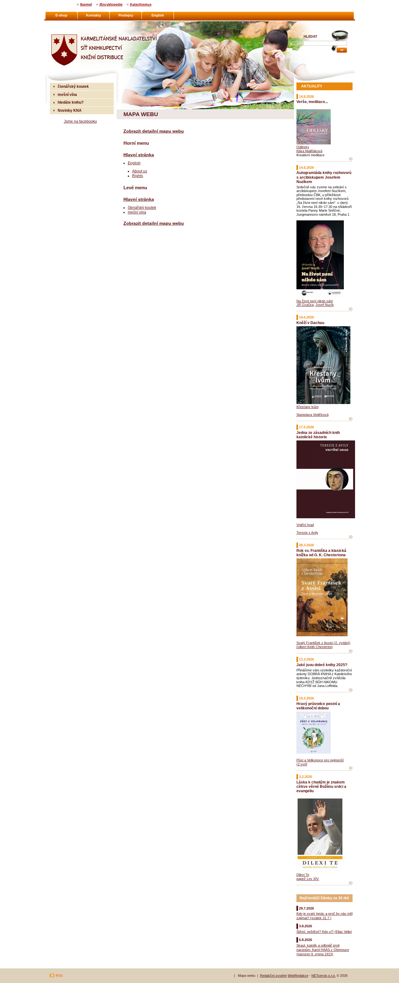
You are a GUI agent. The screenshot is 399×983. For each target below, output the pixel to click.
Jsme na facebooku (80, 121)
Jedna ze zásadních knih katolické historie (318, 434)
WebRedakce (298, 975)
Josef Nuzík (324, 305)
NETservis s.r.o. (323, 975)
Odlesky (302, 147)
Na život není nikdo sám (314, 301)
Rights (137, 176)
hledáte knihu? (71, 102)
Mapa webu (246, 975)
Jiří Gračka (305, 305)
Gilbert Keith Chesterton (314, 647)
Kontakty (93, 15)
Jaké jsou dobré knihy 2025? (321, 665)
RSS (59, 975)
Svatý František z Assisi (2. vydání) (323, 643)
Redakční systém (273, 975)
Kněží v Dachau (310, 323)
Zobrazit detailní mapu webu (153, 131)
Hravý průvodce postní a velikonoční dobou (318, 706)
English (134, 163)
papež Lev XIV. (307, 879)
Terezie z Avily (307, 532)
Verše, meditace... (312, 102)
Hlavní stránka (138, 154)
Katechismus (140, 4)
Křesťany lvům (307, 407)
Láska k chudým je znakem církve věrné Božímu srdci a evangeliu (321, 786)
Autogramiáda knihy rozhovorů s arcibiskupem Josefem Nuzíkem (323, 177)
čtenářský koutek (142, 207)
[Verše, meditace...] (351, 159)
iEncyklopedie (111, 4)
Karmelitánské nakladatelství (75, 23)
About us (139, 171)
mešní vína (137, 212)
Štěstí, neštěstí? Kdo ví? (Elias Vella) (324, 932)
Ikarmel (86, 4)
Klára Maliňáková (309, 151)
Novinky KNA (70, 110)
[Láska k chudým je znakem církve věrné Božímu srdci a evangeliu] (351, 883)
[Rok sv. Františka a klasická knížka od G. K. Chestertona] (351, 651)
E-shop (61, 15)
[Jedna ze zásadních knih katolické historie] (351, 537)
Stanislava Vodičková (312, 414)
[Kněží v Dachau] (351, 419)
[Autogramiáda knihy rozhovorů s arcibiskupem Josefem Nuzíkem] (351, 309)
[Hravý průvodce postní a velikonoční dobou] (351, 768)
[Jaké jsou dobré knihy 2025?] (351, 690)
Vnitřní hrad (305, 525)
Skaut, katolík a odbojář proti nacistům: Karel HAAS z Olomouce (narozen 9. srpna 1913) (322, 949)
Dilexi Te (302, 875)
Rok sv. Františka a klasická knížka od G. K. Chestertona (321, 552)
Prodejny (125, 15)
